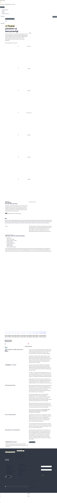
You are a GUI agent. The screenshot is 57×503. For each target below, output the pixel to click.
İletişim (3, 12)
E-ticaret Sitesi (9, 213)
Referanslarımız (9, 467)
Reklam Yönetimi (21, 471)
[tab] (9, 237)
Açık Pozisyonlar (9, 468)
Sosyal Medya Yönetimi (23, 469)
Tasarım (20, 472)
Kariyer (3, 11)
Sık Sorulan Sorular (5, 13)
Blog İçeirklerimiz (9, 473)
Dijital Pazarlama (21, 464)
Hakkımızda (9, 469)
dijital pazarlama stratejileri (11, 325)
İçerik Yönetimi (21, 468)
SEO (9, 207)
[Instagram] (32, 10)
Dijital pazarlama (8, 317)
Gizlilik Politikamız (5, 9)
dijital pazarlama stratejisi (9, 324)
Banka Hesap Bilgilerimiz (11, 471)
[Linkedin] (35, 10)
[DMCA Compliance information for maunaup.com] (8, 476)
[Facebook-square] (30, 10)
